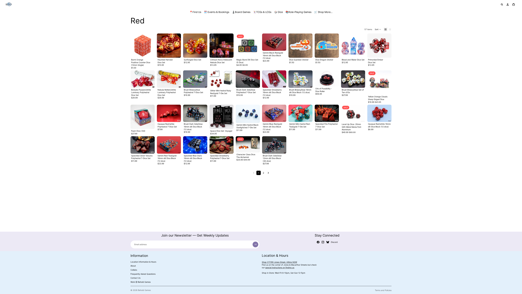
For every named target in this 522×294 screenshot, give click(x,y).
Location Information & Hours (143, 262)
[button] (378, 29)
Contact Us (135, 278)
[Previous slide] (160, 46)
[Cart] (514, 4)
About (133, 266)
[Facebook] (318, 242)
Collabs (133, 270)
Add (205, 53)
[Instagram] (322, 242)
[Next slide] (178, 46)
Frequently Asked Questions (143, 274)
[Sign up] (255, 244)
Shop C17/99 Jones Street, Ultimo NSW (279, 262)
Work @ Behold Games (140, 282)
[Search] (502, 4)
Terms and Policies (383, 290)
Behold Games (144, 290)
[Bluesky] (327, 242)
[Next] (268, 172)
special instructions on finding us (279, 267)
